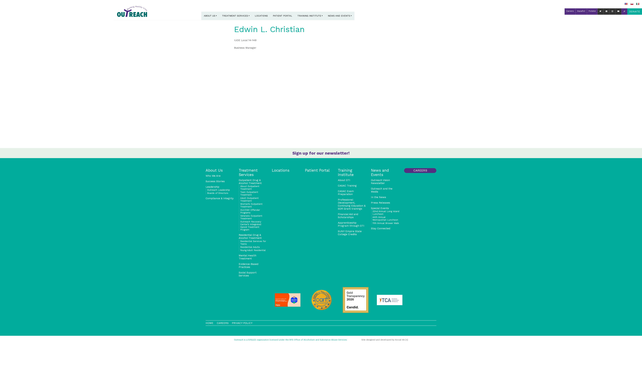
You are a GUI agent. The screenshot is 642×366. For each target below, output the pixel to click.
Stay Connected (380, 228)
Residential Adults (250, 247)
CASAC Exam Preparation (346, 193)
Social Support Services (247, 274)
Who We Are (213, 175)
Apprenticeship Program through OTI (351, 224)
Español (581, 11)
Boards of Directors (217, 193)
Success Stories (215, 181)
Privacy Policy (242, 323)
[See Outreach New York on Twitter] (600, 11)
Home (209, 323)
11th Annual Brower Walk (385, 223)
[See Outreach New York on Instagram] (612, 11)
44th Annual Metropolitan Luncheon (385, 218)
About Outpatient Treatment (249, 187)
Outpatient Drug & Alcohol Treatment (250, 182)
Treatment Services (235, 15)
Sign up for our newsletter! (321, 153)
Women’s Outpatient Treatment (251, 205)
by (383, 340)
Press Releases (380, 202)
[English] (625, 4)
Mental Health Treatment (247, 257)
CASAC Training (347, 185)
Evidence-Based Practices (248, 266)
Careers (570, 11)
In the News (378, 197)
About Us (209, 15)
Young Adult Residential (253, 250)
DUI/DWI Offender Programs (250, 211)
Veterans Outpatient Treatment (251, 217)
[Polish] (631, 4)
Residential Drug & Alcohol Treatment (250, 236)
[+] (406, 340)
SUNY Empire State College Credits (350, 233)
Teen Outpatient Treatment (249, 193)
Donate (634, 11)
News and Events (339, 15)
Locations (261, 15)
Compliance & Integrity (220, 198)
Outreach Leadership (218, 190)
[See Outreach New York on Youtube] (618, 11)
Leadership (212, 186)
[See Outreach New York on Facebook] (606, 11)
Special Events (380, 208)
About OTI (344, 180)
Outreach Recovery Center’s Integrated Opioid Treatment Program (250, 225)
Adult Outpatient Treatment (249, 199)
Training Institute (309, 15)
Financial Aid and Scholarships (348, 216)
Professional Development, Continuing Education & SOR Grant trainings (351, 204)
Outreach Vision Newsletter (380, 182)
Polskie (592, 11)
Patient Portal (282, 15)
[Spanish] (637, 4)
